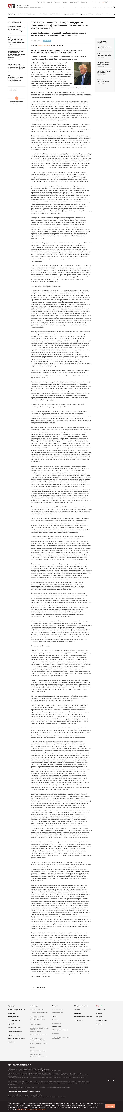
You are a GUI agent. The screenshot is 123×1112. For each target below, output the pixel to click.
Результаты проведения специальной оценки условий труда (24, 1091)
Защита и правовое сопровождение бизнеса (37, 1039)
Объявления (101, 7)
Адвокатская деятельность (27, 14)
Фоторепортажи (79, 1020)
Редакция (64, 2)
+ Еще (108, 14)
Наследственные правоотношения (35, 1023)
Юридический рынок (87, 14)
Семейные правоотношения (38, 1012)
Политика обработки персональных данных (19, 1090)
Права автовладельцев (37, 1009)
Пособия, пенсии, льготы (37, 1051)
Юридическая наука (14, 1035)
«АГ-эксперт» (34, 1006)
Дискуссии (69, 7)
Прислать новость (57, 1012)
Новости (61, 7)
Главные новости (57, 1009)
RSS (99, 2)
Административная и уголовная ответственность (38, 1055)
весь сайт (109, 7)
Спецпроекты (92, 7)
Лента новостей (14, 22)
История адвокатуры (14, 1027)
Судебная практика (70, 14)
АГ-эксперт (55, 1033)
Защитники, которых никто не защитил (60, 1037)
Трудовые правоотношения (38, 1035)
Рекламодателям (74, 2)
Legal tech (11, 1024)
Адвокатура (12, 14)
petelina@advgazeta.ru (42, 1071)
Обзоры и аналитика (80, 1006)
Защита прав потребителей (38, 1043)
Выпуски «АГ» (41, 2)
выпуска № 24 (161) (44, 45)
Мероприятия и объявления (83, 1017)
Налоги (32, 1047)
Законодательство (55, 14)
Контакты (56, 2)
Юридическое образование (16, 1038)
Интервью (83, 7)
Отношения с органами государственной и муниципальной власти (37, 1017)
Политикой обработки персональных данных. (31, 1109)
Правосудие (43, 14)
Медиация (100, 14)
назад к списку (41, 987)
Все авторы (84, 2)
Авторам (49, 2)
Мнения (76, 7)
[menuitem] (12, 14)
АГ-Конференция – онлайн (60, 1030)
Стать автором (56, 1023)
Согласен (110, 1106)
